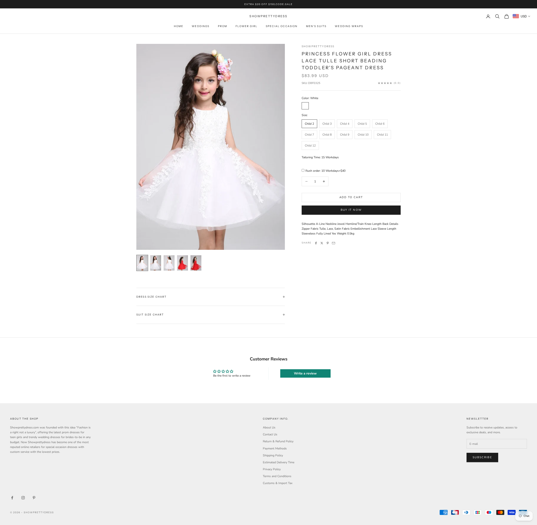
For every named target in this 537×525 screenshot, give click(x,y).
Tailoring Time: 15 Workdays (320, 157)
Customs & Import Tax (277, 483)
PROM (222, 26)
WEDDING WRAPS (349, 26)
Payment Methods (275, 448)
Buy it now (351, 210)
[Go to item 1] (142, 263)
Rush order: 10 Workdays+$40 (325, 171)
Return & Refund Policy (278, 441)
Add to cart (351, 197)
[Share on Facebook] (316, 243)
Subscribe (482, 457)
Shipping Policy (273, 455)
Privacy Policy (272, 469)
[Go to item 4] (182, 263)
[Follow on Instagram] (23, 498)
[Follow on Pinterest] (34, 498)
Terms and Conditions (277, 476)
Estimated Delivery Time (278, 462)
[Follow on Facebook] (12, 498)
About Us (269, 427)
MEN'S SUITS (316, 26)
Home (179, 26)
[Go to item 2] (156, 263)
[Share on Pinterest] (327, 243)
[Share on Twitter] (321, 243)
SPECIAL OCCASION (282, 26)
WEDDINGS (200, 26)
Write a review (305, 373)
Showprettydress (318, 46)
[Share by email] (333, 243)
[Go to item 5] (196, 263)
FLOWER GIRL (246, 26)
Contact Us (270, 434)
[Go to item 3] (169, 263)
